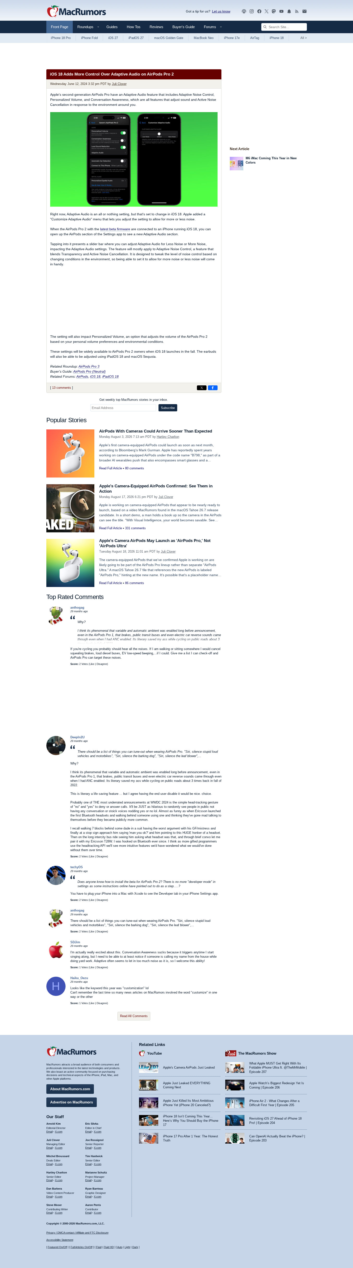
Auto (119, 1247)
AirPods (82, 376)
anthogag (77, 607)
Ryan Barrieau (94, 1188)
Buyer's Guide (183, 27)
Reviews (156, 27)
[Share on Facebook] (213, 387)
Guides (112, 27)
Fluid (99, 1247)
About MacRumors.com (70, 1089)
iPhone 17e (232, 38)
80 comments (134, 468)
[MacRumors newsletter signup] (304, 11)
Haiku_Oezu (79, 978)
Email (49, 1131)
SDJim (75, 942)
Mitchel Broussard (57, 1156)
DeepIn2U (77, 737)
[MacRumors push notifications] (289, 11)
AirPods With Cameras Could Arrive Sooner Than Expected (155, 431)
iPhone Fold (89, 38)
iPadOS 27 (136, 38)
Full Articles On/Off (81, 1247)
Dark (135, 1247)
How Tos (133, 27)
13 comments (61, 387)
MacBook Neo (203, 38)
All (303, 38)
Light (127, 1247)
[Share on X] (202, 387)
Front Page (59, 27)
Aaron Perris (93, 1205)
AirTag (254, 38)
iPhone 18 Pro (61, 38)
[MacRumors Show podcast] (244, 11)
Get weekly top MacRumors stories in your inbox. (133, 399)
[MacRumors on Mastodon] (273, 11)
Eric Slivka (91, 1123)
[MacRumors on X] (266, 11)
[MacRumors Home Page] (76, 11)
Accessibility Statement (59, 1239)
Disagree (102, 664)
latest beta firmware (115, 229)
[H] (56, 995)
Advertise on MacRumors (71, 1102)
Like (92, 664)
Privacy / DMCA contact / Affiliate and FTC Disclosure (77, 1232)
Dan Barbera (54, 1188)
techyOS (76, 867)
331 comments (135, 528)
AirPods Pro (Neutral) (89, 371)
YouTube (154, 1053)
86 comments (134, 583)
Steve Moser (54, 1205)
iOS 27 (113, 38)
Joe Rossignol (94, 1140)
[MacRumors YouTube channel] (281, 11)
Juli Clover (119, 84)
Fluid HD (109, 1247)
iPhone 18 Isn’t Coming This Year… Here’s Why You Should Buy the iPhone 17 (190, 1121)
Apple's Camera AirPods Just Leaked (189, 1067)
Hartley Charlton (168, 437)
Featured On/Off (57, 1247)
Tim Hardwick (94, 1156)
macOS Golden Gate (168, 38)
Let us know (221, 11)
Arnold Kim (53, 1123)
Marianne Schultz (96, 1172)
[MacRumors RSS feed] (296, 11)
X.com (58, 1131)
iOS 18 (95, 376)
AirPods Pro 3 (89, 366)
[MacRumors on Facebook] (259, 11)
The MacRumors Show (257, 1053)
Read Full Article (110, 468)
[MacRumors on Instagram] (251, 11)
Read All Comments (134, 1016)
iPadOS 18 (110, 376)
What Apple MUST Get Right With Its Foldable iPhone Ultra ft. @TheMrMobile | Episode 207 (278, 1068)
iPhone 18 (277, 38)
